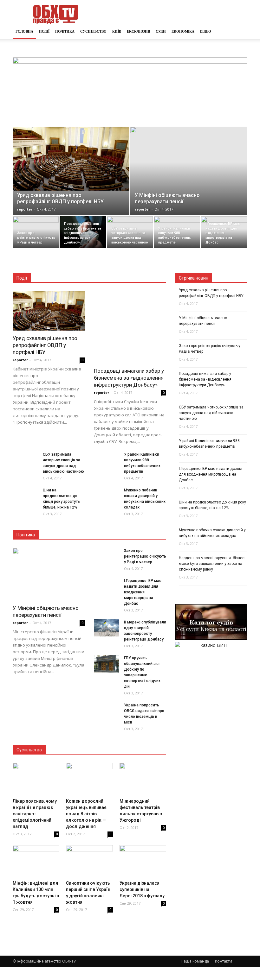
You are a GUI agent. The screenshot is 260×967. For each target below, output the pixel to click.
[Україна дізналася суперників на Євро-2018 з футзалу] (143, 861)
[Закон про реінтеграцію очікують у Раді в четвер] (36, 232)
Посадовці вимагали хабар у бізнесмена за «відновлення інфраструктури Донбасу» (129, 378)
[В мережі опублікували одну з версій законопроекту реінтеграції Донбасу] (106, 627)
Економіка (183, 31)
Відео (205, 31)
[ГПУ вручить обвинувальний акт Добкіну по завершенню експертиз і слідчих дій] (106, 664)
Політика (65, 31)
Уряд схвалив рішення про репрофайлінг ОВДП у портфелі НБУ (45, 345)
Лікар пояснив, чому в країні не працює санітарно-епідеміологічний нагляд (35, 814)
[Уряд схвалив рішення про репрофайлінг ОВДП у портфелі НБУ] (71, 159)
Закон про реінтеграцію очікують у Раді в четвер (145, 556)
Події (44, 31)
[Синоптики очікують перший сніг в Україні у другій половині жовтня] (89, 861)
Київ (116, 31)
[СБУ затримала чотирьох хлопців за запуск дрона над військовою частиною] (130, 232)
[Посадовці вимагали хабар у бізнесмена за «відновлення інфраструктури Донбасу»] (83, 232)
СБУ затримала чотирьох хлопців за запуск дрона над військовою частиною (211, 413)
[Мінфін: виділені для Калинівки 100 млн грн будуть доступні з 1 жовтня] (36, 861)
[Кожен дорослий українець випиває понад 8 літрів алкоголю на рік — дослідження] (89, 779)
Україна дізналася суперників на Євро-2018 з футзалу (142, 889)
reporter (24, 209)
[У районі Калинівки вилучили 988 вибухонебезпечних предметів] (177, 232)
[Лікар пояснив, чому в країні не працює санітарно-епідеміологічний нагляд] (36, 779)
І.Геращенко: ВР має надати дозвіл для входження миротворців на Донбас (142, 592)
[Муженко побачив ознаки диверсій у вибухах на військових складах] (106, 500)
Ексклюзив (138, 31)
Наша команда (195, 961)
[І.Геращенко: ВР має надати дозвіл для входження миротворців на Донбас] (224, 232)
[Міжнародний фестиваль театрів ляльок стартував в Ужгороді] (143, 779)
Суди (161, 31)
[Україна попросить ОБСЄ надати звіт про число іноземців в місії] (106, 715)
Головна (24, 31)
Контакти (223, 961)
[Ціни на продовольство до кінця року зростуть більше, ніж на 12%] (25, 500)
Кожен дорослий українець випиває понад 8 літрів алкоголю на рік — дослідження (86, 814)
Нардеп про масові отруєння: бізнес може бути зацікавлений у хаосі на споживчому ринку (211, 564)
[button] (239, 31)
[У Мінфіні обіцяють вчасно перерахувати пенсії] (188, 170)
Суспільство (93, 31)
